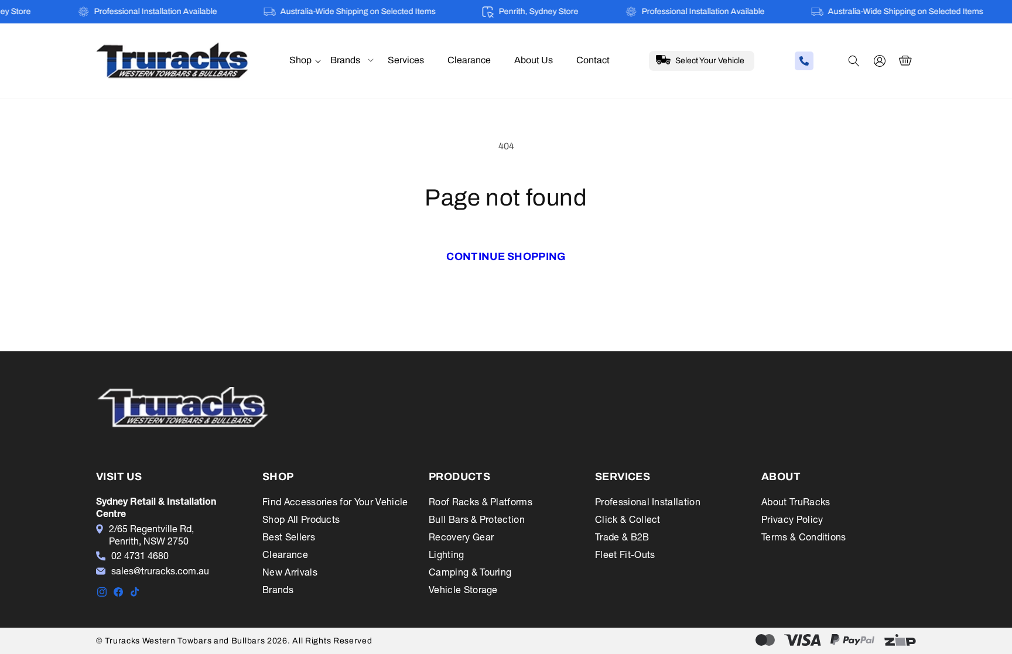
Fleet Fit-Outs (625, 554)
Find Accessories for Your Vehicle (335, 502)
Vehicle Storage (463, 589)
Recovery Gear (461, 537)
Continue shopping (505, 256)
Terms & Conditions (803, 537)
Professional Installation (647, 502)
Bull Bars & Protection (477, 519)
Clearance (285, 554)
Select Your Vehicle (709, 60)
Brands (277, 589)
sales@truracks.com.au (160, 571)
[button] (300, 61)
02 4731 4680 (140, 555)
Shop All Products (301, 519)
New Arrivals (289, 572)
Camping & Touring (470, 572)
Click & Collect (628, 519)
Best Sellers (288, 537)
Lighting (446, 554)
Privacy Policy (792, 519)
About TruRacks (795, 502)
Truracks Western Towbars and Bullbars (186, 640)
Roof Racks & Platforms (480, 502)
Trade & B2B (622, 537)
